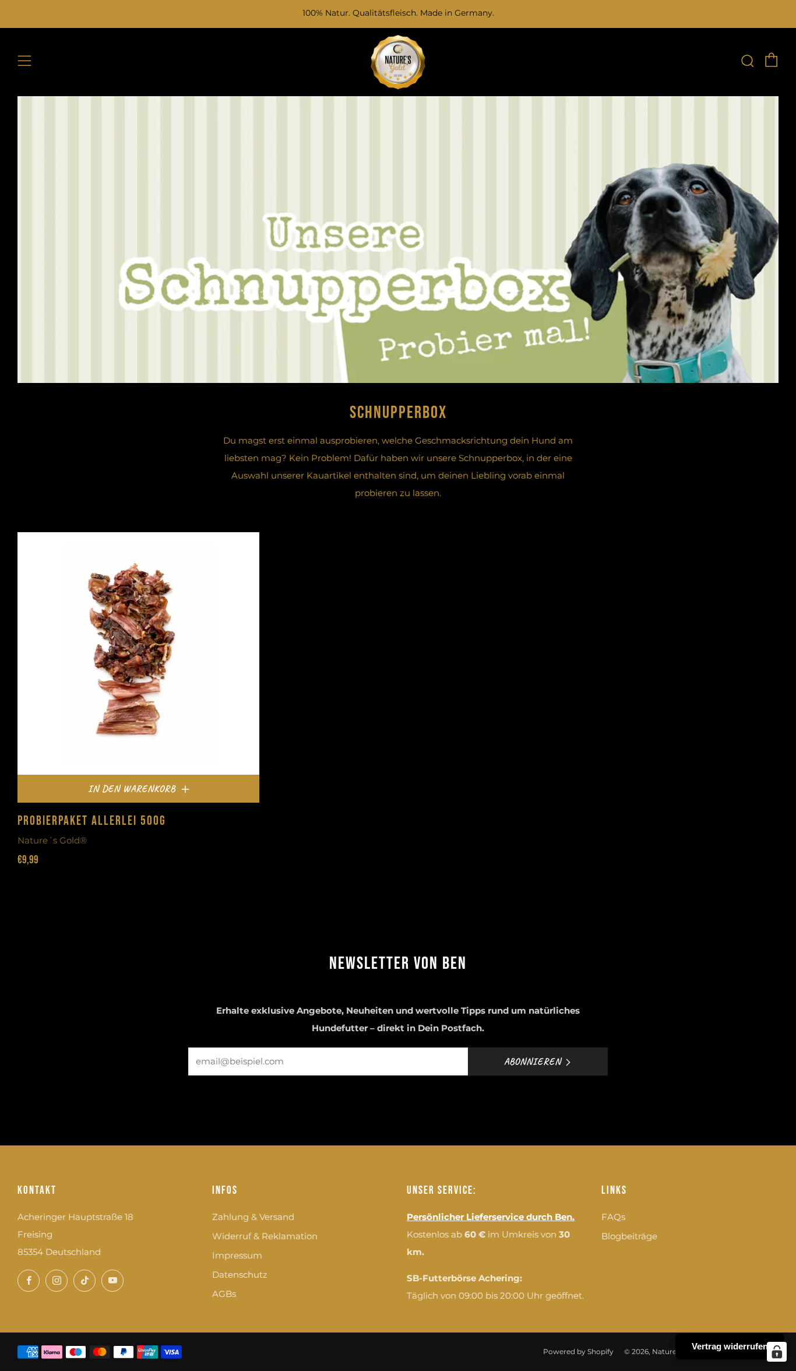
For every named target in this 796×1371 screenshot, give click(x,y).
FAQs (613, 1216)
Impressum (237, 1255)
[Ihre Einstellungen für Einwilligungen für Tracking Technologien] (777, 1352)
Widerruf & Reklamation (265, 1236)
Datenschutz (239, 1274)
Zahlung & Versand (253, 1216)
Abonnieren (532, 1061)
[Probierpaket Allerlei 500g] (138, 653)
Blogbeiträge (629, 1236)
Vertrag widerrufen (730, 1346)
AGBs (224, 1293)
